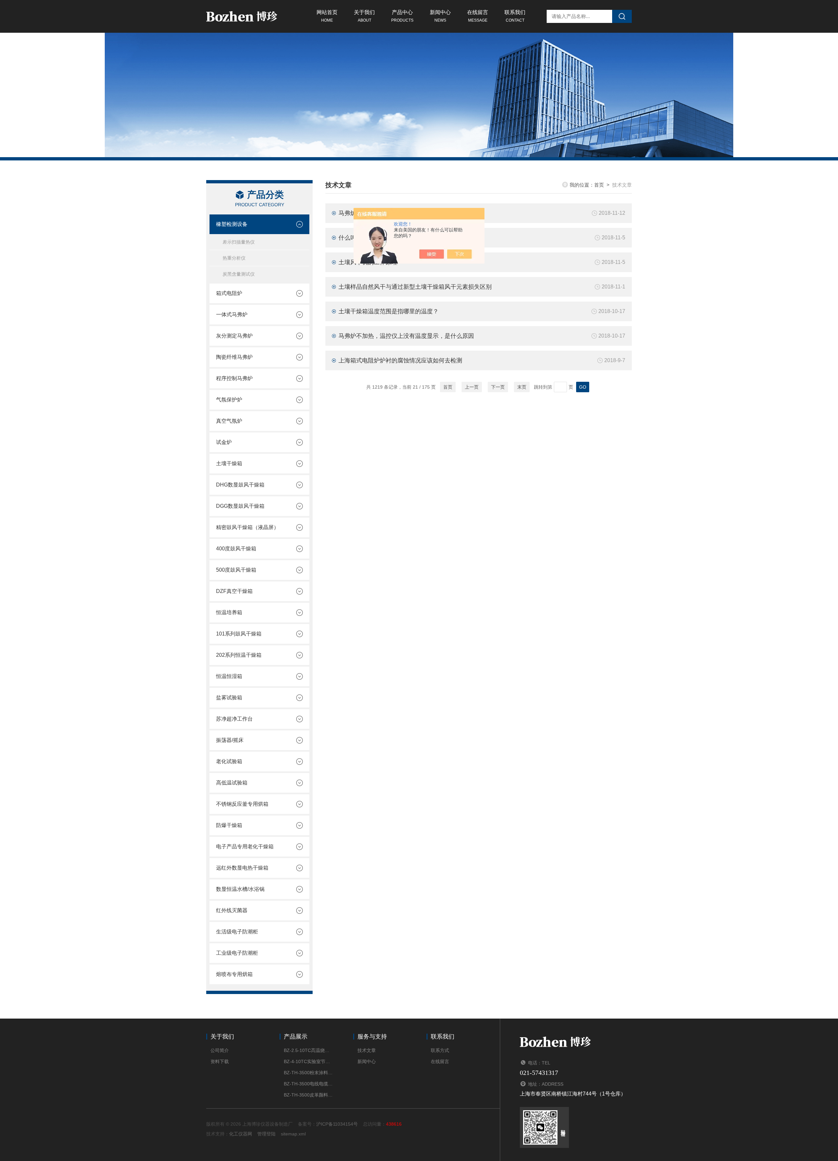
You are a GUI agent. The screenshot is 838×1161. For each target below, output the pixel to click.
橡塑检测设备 (231, 224)
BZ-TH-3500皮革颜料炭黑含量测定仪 (308, 1094)
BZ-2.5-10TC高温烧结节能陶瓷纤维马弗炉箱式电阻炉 (308, 1050)
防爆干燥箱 (229, 825)
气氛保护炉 (229, 399)
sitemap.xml (293, 1133)
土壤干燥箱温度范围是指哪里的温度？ (388, 311)
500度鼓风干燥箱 (236, 570)
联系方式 (440, 1050)
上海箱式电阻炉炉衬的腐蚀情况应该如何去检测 (400, 360)
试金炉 (224, 442)
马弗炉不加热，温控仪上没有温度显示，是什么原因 (406, 336)
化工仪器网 (240, 1133)
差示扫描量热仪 (239, 242)
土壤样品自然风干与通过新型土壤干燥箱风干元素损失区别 (415, 287)
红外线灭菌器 (231, 910)
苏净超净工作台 (234, 719)
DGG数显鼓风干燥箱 (240, 506)
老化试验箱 (229, 761)
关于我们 (364, 16)
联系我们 (514, 16)
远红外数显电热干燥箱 (242, 868)
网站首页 (327, 16)
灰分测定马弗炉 (234, 336)
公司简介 (219, 1050)
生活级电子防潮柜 (237, 931)
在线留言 (477, 16)
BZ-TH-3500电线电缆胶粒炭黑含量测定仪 (308, 1083)
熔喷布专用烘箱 (234, 974)
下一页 (498, 387)
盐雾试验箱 (229, 697)
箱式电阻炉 (229, 293)
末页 (521, 387)
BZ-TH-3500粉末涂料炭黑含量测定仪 (308, 1072)
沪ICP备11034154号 (337, 1124)
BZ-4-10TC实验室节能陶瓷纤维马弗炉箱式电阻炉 (308, 1061)
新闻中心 (440, 16)
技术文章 (366, 1050)
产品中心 (402, 16)
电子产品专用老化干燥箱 (245, 846)
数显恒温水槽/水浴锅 (240, 889)
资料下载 (219, 1061)
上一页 (472, 387)
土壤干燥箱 (229, 463)
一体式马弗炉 (231, 314)
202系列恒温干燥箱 (239, 655)
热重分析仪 (234, 258)
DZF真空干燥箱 (234, 591)
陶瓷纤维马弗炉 (234, 357)
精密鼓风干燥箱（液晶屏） (247, 527)
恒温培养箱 (229, 612)
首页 (599, 185)
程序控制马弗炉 (234, 378)
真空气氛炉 (229, 421)
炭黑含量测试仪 (239, 274)
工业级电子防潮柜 (237, 953)
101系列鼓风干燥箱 (239, 633)
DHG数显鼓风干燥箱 (240, 485)
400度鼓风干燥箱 (236, 548)
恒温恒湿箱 (229, 676)
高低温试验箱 (231, 782)
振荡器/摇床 (230, 740)
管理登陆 (266, 1133)
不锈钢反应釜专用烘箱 (242, 804)
